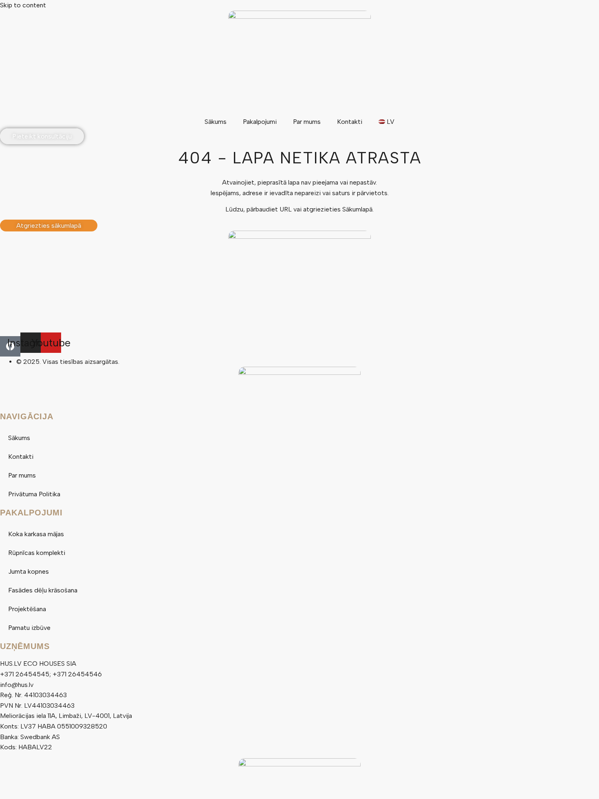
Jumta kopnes (28, 571)
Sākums (216, 121)
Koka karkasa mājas (36, 534)
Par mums (307, 121)
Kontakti (349, 121)
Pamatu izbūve (29, 628)
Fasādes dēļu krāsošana (42, 590)
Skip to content (23, 5)
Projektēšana (27, 609)
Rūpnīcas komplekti (36, 553)
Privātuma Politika (34, 494)
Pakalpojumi (260, 121)
